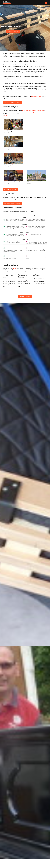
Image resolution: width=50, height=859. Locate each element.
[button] (46, 3)
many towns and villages (36, 96)
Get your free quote (13, 31)
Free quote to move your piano (12, 102)
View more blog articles (10, 189)
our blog (5, 115)
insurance (18, 199)
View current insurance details (11, 203)
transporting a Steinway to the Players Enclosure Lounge (31, 112)
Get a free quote (8, 276)
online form (14, 268)
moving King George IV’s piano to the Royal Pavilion (33, 110)
